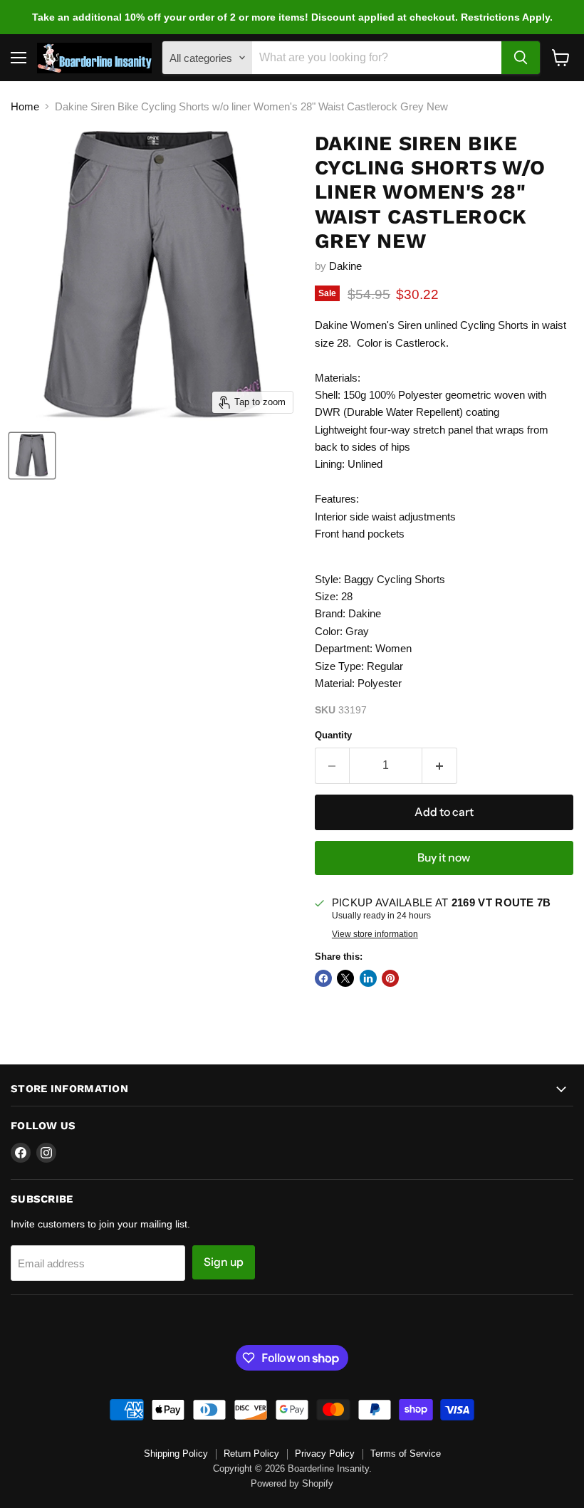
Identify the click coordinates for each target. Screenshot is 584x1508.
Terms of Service (405, 1453)
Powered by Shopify (292, 1483)
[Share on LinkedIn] (368, 978)
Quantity (333, 735)
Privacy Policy (325, 1453)
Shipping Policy (176, 1453)
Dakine (345, 266)
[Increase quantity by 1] (439, 765)
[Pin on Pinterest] (390, 978)
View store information (375, 934)
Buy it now (443, 857)
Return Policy (251, 1453)
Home (25, 106)
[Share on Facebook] (323, 978)
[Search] (520, 57)
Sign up (224, 1262)
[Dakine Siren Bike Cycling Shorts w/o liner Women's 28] (32, 455)
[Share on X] (345, 978)
